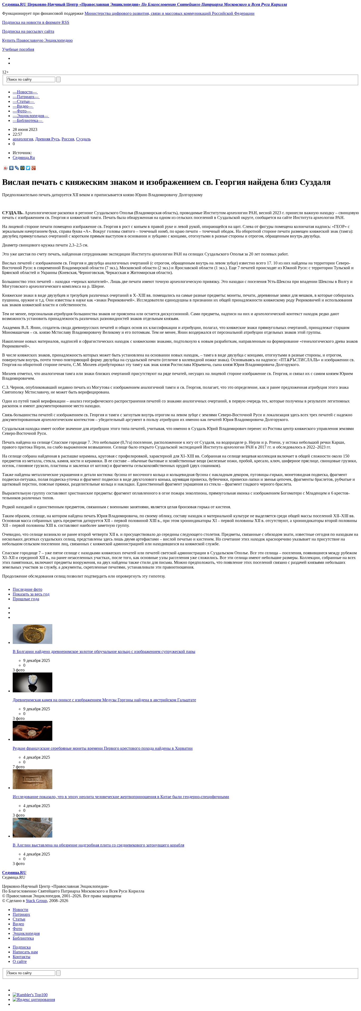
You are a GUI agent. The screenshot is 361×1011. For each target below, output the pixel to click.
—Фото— (22, 111)
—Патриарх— (26, 96)
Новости (20, 909)
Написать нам (25, 952)
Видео (18, 924)
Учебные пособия (18, 49)
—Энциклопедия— (30, 115)
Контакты (21, 956)
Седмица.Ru (24, 157)
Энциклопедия (26, 933)
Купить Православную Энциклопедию (37, 40)
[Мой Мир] (22, 167)
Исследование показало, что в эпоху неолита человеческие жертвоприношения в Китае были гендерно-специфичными (121, 796)
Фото (17, 928)
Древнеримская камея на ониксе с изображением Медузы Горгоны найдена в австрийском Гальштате (104, 700)
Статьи (19, 919)
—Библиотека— (27, 120)
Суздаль (83, 139)
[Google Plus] (33, 167)
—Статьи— (23, 101)
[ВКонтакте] (11, 167)
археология (23, 139)
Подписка (22, 947)
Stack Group (36, 900)
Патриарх (21, 914)
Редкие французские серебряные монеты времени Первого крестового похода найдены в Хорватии (103, 748)
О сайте (20, 961)
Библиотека (23, 938)
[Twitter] (28, 167)
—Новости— (25, 92)
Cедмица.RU (14, 872)
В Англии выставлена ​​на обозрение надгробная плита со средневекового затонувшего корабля (98, 845)
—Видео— (23, 106)
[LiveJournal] (17, 167)
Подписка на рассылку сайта (28, 31)
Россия (68, 139)
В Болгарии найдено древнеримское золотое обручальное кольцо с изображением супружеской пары (104, 651)
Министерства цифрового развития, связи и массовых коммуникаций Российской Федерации (169, 13)
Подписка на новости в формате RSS (35, 22)
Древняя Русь (47, 139)
